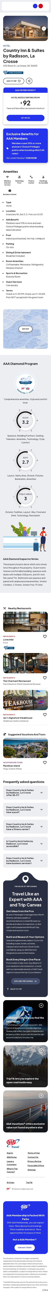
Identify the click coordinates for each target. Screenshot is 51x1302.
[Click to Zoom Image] (25, 28)
